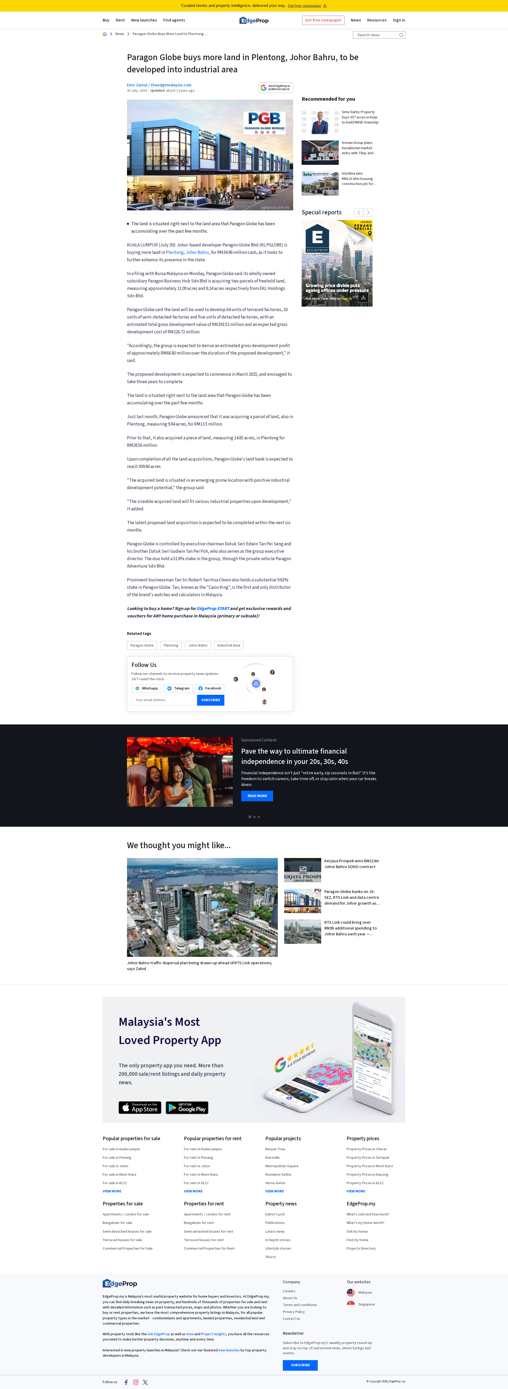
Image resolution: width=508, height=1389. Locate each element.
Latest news (275, 1231)
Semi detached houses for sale (127, 1231)
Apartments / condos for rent (207, 1214)
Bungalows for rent (199, 1223)
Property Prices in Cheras (367, 1149)
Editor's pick (275, 1214)
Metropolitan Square (281, 1166)
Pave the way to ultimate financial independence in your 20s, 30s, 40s (294, 756)
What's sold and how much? (368, 1214)
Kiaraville (272, 1157)
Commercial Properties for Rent (209, 1248)
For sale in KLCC (115, 1183)
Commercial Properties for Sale (128, 1248)
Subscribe (210, 700)
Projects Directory (361, 1248)
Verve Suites (275, 1183)
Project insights (213, 1334)
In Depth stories (278, 1240)
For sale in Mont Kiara (119, 1174)
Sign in (399, 20)
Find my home (358, 1240)
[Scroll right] (501, 775)
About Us (290, 1298)
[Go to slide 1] (249, 816)
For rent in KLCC (196, 1183)
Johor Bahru (197, 252)
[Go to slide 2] (254, 817)
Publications (275, 1223)
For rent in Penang (198, 1157)
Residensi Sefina (278, 1174)
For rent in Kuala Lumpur (203, 1149)
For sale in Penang (117, 1157)
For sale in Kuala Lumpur (121, 1149)
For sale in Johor (116, 1166)
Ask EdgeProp (159, 1334)
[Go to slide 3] (259, 817)
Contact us (291, 1318)
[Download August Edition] (337, 263)
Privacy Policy (294, 1312)
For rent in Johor (197, 1166)
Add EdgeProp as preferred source (279, 87)
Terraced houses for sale (122, 1240)
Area (190, 1334)
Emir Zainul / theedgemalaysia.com (159, 85)
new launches (229, 1350)
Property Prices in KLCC (365, 1183)
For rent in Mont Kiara (201, 1174)
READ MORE (257, 796)
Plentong (175, 252)
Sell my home (357, 1231)
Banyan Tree (275, 1149)
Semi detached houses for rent (208, 1231)
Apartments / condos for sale (126, 1214)
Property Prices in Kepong (367, 1174)
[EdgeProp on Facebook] (126, 1382)
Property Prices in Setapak (368, 1157)
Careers (289, 1291)
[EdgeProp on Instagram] (135, 1382)
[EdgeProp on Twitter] (145, 1382)
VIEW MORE (112, 1191)
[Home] (254, 20)
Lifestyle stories (278, 1248)
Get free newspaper (304, 5)
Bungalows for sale (117, 1223)
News (119, 34)
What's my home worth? (365, 1223)
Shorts (270, 1257)
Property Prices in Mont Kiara (370, 1166)
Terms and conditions (300, 1305)
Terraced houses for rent (204, 1240)
